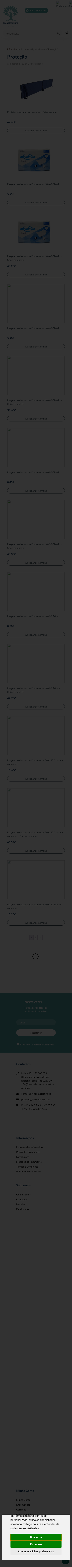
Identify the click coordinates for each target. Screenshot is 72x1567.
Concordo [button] (36, 1537)
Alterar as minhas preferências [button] (36, 1551)
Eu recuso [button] (36, 1544)
